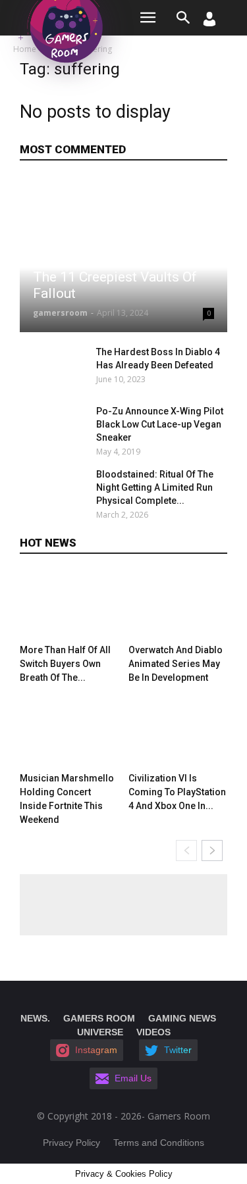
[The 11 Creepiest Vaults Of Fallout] (123, 255)
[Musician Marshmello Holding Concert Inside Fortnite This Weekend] (69, 733)
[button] (183, 18)
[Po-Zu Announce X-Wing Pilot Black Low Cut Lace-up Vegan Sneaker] (54, 428)
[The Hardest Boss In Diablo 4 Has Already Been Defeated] (54, 368)
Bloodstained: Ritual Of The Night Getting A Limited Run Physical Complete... (154, 487)
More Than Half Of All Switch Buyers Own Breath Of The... (65, 664)
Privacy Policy (71, 1142)
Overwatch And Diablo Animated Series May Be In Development (175, 664)
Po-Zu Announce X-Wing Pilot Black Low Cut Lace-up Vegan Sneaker (159, 424)
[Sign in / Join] (209, 22)
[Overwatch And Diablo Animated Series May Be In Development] (177, 605)
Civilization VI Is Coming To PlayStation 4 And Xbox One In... (177, 792)
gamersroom (60, 312)
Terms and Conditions (158, 1142)
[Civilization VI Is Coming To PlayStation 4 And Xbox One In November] (177, 733)
